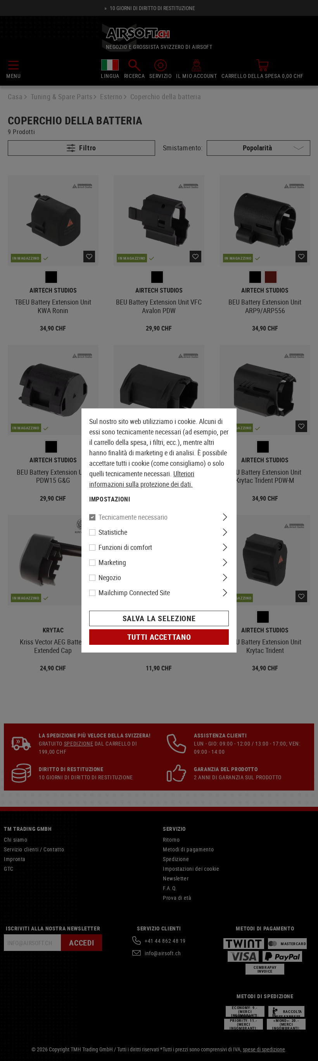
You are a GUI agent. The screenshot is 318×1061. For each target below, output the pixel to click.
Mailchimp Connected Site (134, 592)
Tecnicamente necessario (133, 517)
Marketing (112, 562)
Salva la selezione (159, 618)
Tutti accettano (159, 637)
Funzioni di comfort (125, 547)
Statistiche (113, 532)
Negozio (110, 577)
